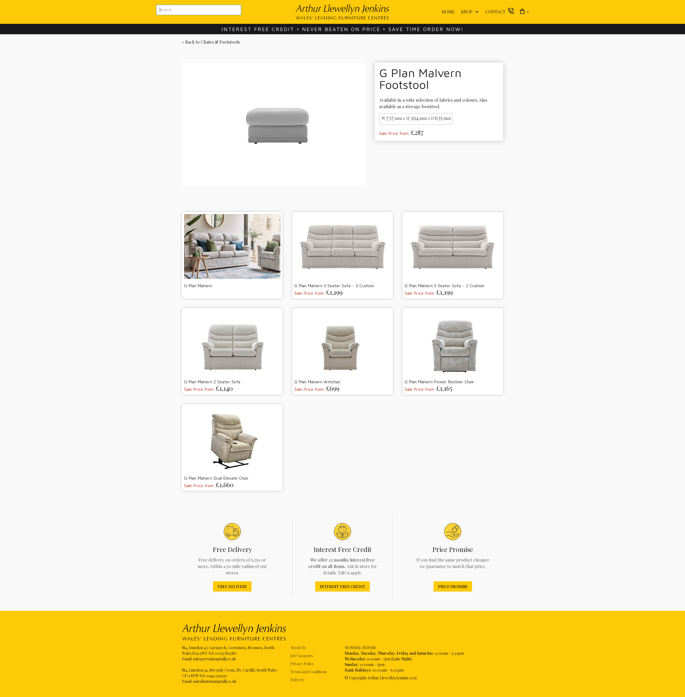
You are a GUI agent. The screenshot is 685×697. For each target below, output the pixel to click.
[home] (342, 12)
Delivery (297, 679)
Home (448, 11)
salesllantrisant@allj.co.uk (214, 681)
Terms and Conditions (308, 671)
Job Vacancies (301, 655)
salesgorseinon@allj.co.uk (214, 658)
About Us (298, 647)
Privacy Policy (302, 663)
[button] (469, 12)
